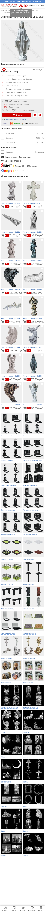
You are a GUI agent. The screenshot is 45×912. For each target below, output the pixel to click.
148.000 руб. (14, 350)
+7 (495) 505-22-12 (36, 5)
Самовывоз (25, 142)
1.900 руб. (35, 206)
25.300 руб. (35, 321)
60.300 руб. (13, 379)
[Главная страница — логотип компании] (9, 5)
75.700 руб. (35, 379)
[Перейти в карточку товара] (3, 206)
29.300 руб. (13, 408)
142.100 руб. (14, 293)
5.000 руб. (35, 293)
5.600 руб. (13, 321)
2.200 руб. (35, 350)
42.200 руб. (35, 264)
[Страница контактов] (26, 5)
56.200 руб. (35, 408)
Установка (25, 133)
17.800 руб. (13, 264)
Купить (19, 115)
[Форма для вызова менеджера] (21, 5)
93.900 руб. (35, 235)
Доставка (25, 138)
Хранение (25, 152)
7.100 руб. (13, 235)
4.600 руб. (13, 206)
